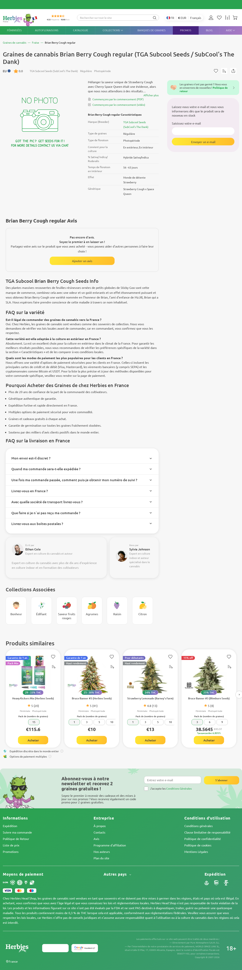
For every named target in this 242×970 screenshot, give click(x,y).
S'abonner (221, 780)
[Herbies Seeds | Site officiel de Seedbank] (21, 19)
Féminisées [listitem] (14, 30)
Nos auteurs (102, 851)
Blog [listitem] (209, 30)
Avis (96, 839)
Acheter (33, 740)
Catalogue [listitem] (80, 30)
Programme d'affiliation (110, 845)
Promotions (11, 851)
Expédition (10, 826)
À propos (100, 826)
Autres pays (116, 874)
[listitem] (212, 18)
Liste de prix (11, 845)
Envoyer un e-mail (203, 142)
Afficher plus (151, 95)
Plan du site (101, 858)
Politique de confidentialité (202, 839)
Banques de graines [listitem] (151, 30)
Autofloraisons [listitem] (46, 30)
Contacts (99, 832)
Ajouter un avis (82, 261)
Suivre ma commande (17, 832)
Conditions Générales (179, 788)
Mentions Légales (196, 851)
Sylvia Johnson (139, 549)
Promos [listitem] (185, 30)
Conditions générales (198, 826)
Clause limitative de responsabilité (207, 832)
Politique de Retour (16, 839)
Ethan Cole (33, 549)
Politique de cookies (197, 845)
